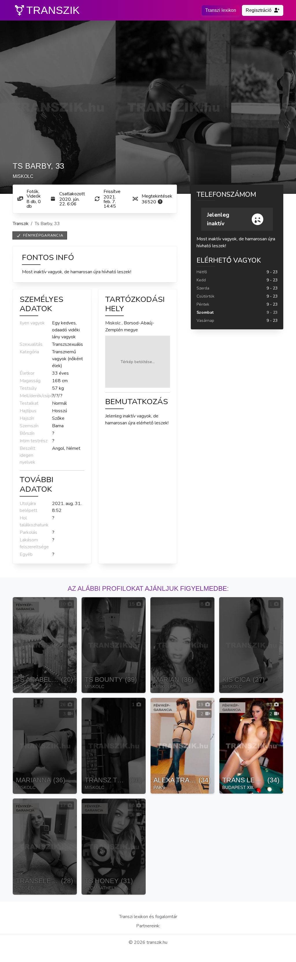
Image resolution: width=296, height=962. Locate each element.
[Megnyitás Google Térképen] (137, 362)
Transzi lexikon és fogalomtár (148, 916)
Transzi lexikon (220, 10)
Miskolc (113, 323)
